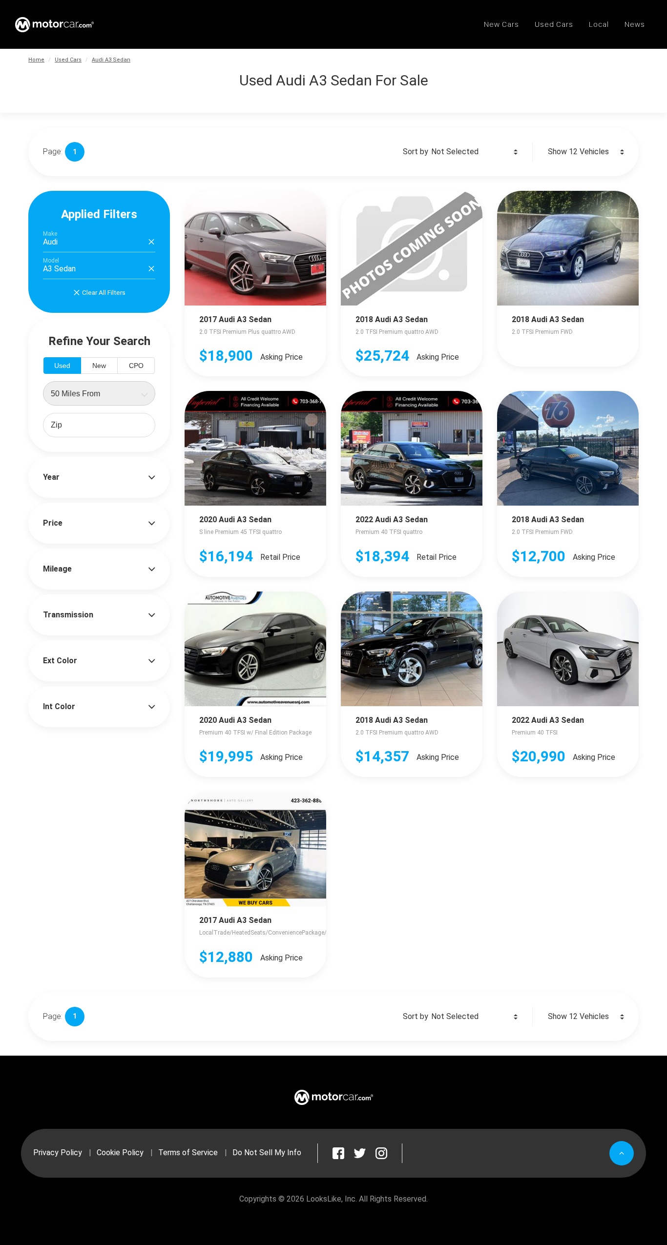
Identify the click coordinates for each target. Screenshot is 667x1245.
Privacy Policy (57, 1152)
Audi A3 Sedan (111, 60)
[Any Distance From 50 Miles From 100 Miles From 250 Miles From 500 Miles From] (99, 393)
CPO (136, 365)
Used (62, 365)
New (99, 365)
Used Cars (68, 60)
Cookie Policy (120, 1152)
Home (36, 60)
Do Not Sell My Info (266, 1152)
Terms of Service (188, 1152)
